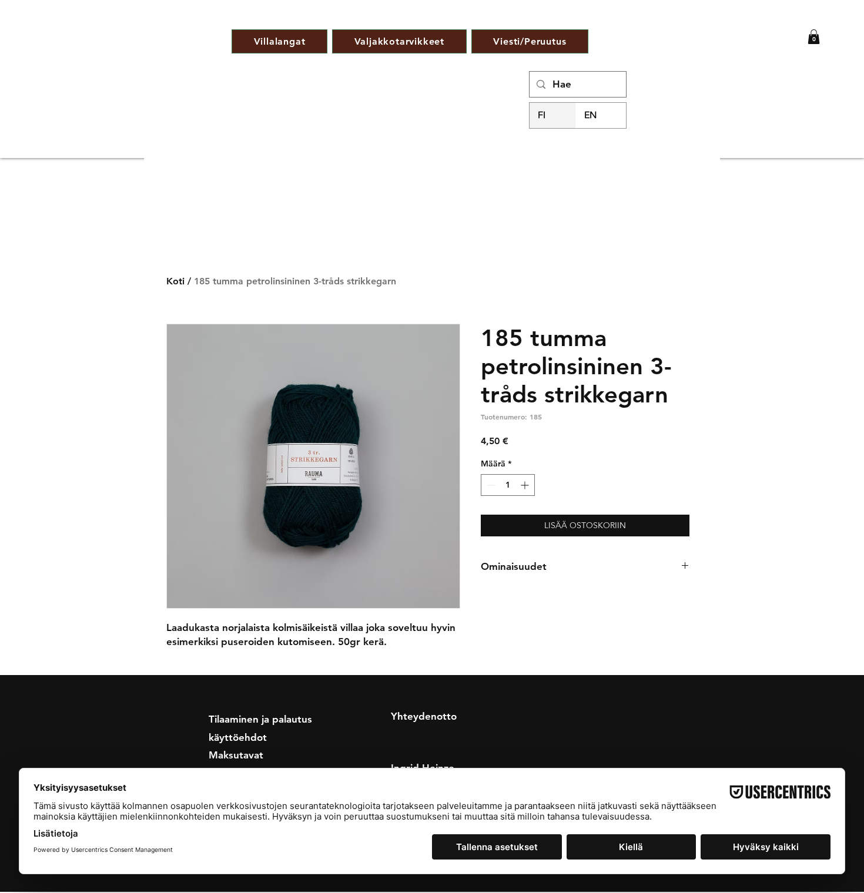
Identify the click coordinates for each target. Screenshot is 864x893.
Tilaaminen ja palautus (260, 719)
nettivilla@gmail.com (439, 734)
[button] (814, 36)
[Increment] (525, 485)
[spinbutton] (507, 485)
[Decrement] (490, 485)
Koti (175, 281)
